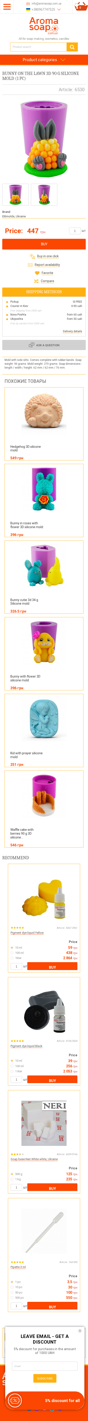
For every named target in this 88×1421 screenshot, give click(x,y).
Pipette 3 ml (18, 1267)
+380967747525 (43, 9)
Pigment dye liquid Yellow (27, 932)
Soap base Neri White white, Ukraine (34, 1159)
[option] (15, 195)
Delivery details (72, 331)
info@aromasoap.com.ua (46, 3)
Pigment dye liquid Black (26, 1046)
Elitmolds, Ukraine (14, 216)
